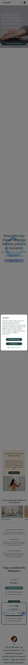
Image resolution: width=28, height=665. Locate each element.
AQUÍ (3, 328)
